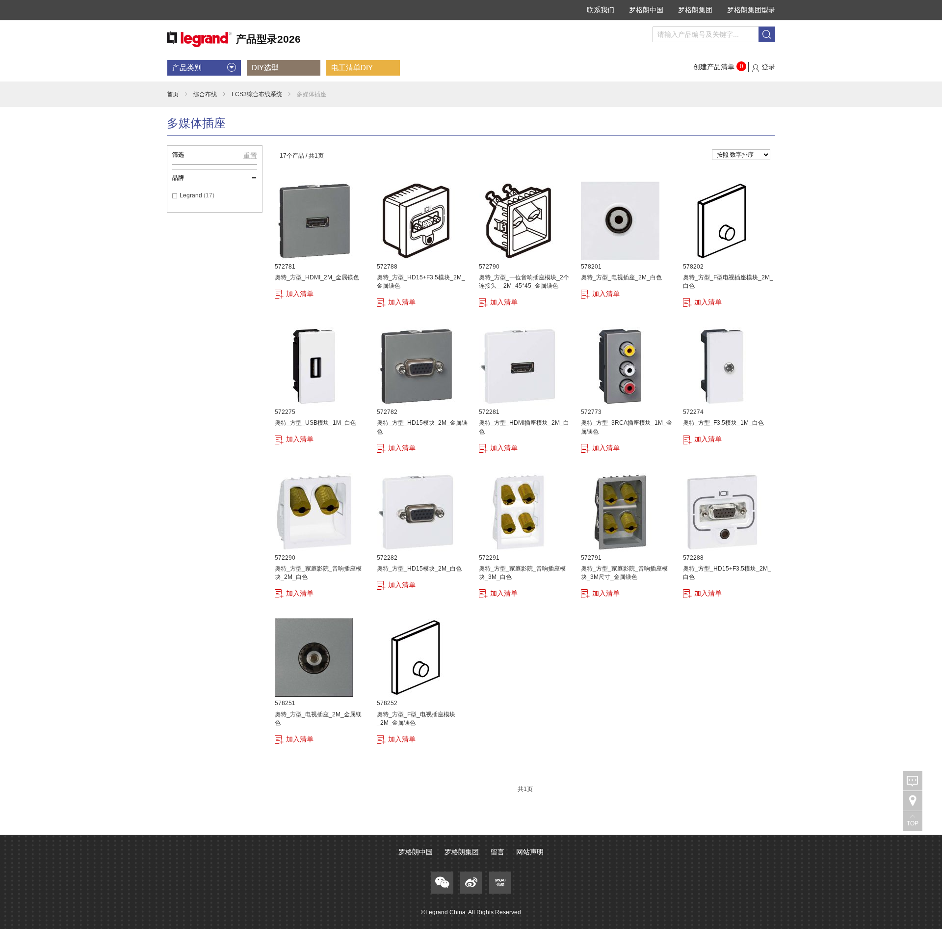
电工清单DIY (352, 67)
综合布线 (205, 94)
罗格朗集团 (695, 10)
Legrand (192, 195)
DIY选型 (265, 67)
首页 (173, 94)
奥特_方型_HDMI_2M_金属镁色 (317, 277)
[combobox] (714, 34)
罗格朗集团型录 (751, 10)
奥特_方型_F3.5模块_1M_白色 (723, 422)
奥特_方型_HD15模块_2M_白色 (419, 568)
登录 (768, 67)
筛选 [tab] (178, 154)
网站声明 (530, 852)
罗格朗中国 (646, 10)
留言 (497, 852)
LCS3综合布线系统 (257, 94)
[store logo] (234, 39)
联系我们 (600, 10)
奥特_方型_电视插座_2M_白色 (621, 277)
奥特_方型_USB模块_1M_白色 (315, 422)
